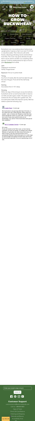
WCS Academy (12, 31)
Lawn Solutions (26, 34)
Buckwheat (8, 62)
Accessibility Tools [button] (17, 419)
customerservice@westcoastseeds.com (17, 404)
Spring (28, 38)
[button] (32, 7)
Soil (21, 38)
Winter (22, 42)
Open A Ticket (17, 409)
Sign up (17, 392)
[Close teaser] (10, 416)
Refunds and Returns (17, 416)
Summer (13, 42)
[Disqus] (17, 126)
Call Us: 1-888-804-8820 (17, 407)
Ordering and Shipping (18, 414)
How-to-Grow (14, 34)
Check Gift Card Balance (17, 411)
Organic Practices (10, 38)
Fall (5, 34)
